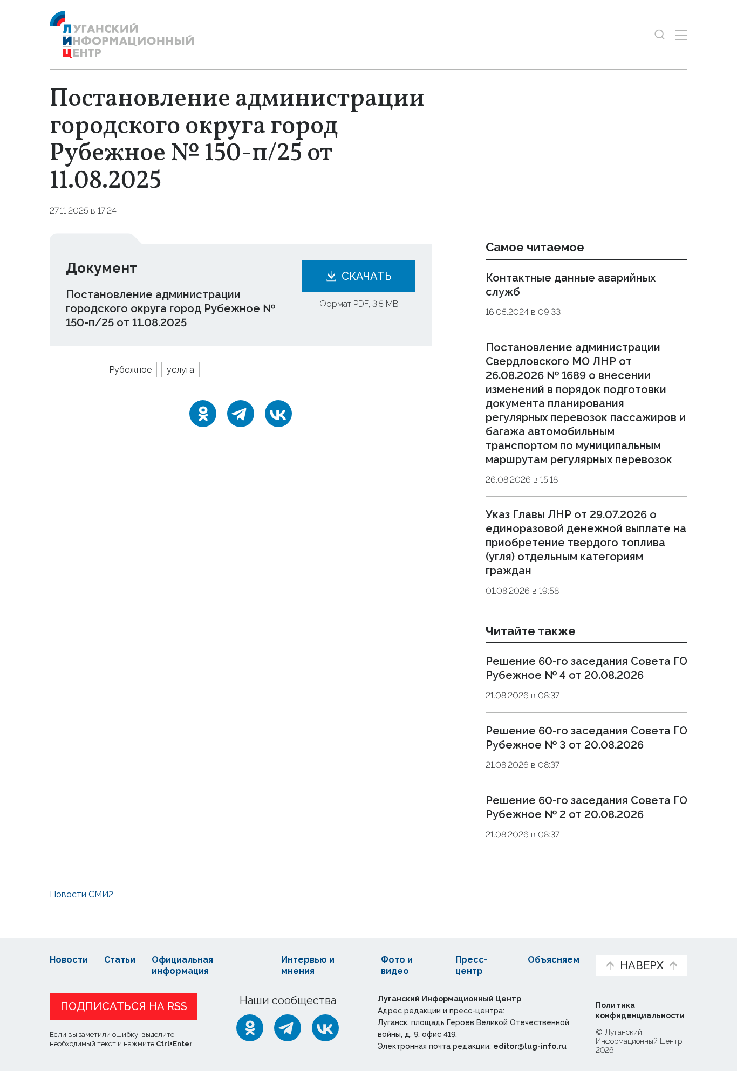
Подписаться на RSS (123, 1006)
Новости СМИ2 (81, 894)
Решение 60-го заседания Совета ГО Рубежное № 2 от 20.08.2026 (586, 807)
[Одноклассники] (202, 413)
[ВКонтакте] (278, 413)
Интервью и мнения (308, 965)
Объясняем (553, 960)
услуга (180, 370)
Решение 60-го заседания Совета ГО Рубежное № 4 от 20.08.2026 (586, 668)
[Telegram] (240, 413)
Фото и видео (397, 965)
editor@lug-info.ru (530, 1046)
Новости (69, 960)
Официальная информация (182, 965)
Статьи (119, 960)
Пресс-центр (471, 965)
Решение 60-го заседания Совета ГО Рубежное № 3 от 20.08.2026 (586, 737)
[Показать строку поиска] (659, 34)
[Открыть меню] (681, 34)
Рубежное (130, 370)
